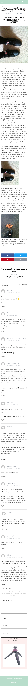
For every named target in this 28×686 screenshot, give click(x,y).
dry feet (20, 496)
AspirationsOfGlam (13, 363)
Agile (7, 152)
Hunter (7, 71)
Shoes (7, 188)
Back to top (13, 682)
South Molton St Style (8, 353)
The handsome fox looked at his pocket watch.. (14, 269)
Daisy (9, 513)
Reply (4, 306)
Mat (8, 313)
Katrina (9, 290)
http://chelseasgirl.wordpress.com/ (12, 416)
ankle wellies (11, 536)
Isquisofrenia (11, 466)
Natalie (9, 427)
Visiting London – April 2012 (14, 276)
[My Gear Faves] (14, 655)
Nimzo (9, 555)
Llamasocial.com (18, 678)
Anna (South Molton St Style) (16, 338)
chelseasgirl (11, 403)
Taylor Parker (11, 483)
